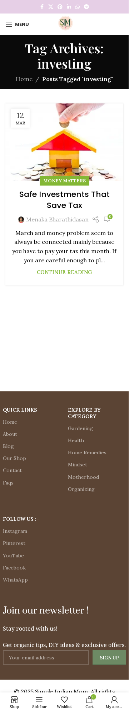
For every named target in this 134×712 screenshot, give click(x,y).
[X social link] (50, 7)
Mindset (77, 464)
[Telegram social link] (86, 7)
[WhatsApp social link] (77, 7)
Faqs (8, 483)
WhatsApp (15, 580)
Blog (8, 446)
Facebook (14, 567)
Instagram (15, 531)
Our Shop (14, 458)
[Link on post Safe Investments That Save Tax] (64, 142)
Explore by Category (84, 413)
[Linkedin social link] (69, 7)
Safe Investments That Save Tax (64, 200)
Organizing (81, 489)
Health (76, 440)
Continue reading (64, 272)
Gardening (80, 428)
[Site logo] (64, 23)
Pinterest (14, 543)
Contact (12, 470)
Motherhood (83, 477)
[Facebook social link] (42, 7)
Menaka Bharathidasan (57, 219)
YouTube (13, 555)
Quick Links (20, 410)
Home (24, 78)
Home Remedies (87, 452)
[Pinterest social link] (60, 7)
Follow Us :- (21, 519)
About (10, 434)
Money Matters (64, 181)
